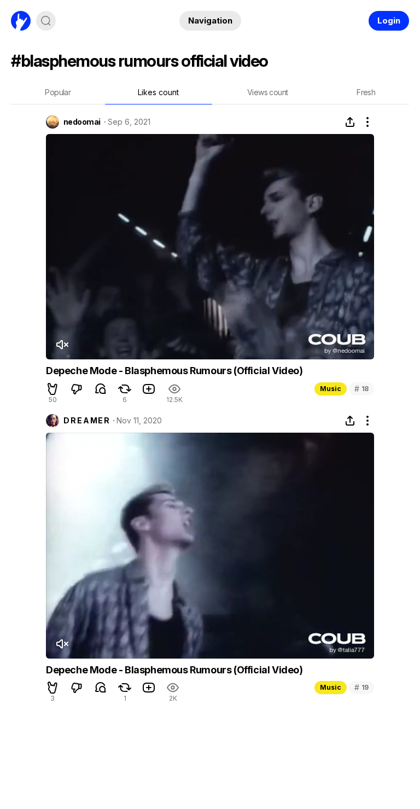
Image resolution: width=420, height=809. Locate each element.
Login (388, 20)
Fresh (366, 92)
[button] (52, 388)
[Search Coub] (46, 21)
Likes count (158, 92)
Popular (58, 92)
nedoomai (82, 122)
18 (361, 388)
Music (330, 389)
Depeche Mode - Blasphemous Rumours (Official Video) (174, 370)
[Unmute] (62, 344)
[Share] (350, 122)
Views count (267, 92)
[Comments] (100, 388)
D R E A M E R (86, 420)
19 (361, 687)
